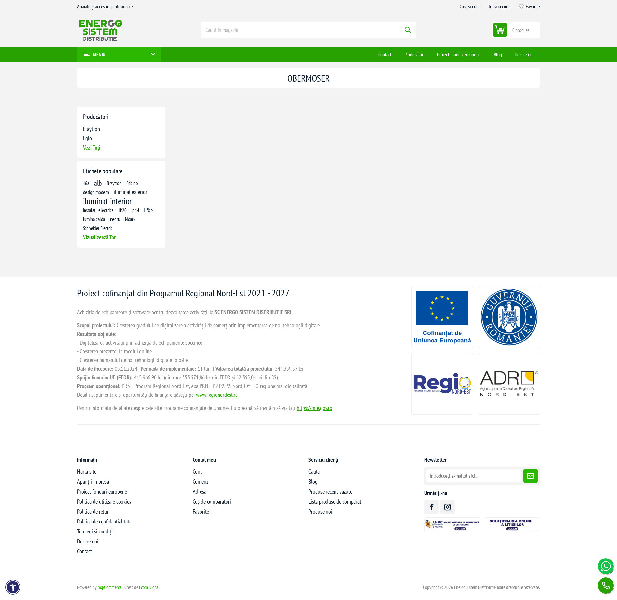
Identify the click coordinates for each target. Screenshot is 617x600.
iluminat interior (107, 200)
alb (98, 182)
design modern (96, 192)
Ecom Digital (149, 587)
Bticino (132, 183)
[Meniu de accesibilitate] (13, 587)
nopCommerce (109, 587)
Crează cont (470, 6)
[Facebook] (431, 507)
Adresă (199, 491)
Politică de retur (93, 511)
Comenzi (201, 481)
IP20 (123, 210)
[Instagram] (447, 507)
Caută (408, 30)
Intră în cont (499, 6)
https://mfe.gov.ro (314, 408)
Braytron (91, 128)
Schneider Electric (97, 228)
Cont (197, 471)
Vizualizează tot (99, 237)
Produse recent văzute (330, 491)
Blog (312, 481)
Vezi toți (91, 147)
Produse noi (320, 511)
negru (115, 219)
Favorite (201, 511)
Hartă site (86, 471)
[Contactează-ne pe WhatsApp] (606, 566)
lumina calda (94, 219)
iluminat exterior (130, 191)
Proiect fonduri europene (102, 491)
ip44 (135, 210)
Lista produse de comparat (334, 501)
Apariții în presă (93, 481)
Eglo (87, 138)
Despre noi (87, 541)
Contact (84, 551)
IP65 (148, 210)
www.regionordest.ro (217, 394)
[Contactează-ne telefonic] (606, 585)
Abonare (530, 476)
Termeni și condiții (95, 531)
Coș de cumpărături (212, 501)
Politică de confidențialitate (104, 521)
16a (86, 183)
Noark (130, 219)
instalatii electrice (98, 210)
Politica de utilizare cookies (104, 501)
